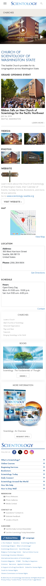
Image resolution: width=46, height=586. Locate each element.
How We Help (7, 485)
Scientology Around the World (14, 481)
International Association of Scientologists (15, 558)
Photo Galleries (12, 500)
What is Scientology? (10, 460)
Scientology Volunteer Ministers (12, 555)
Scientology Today (9, 474)
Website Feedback (13, 516)
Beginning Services (9, 467)
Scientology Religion (8, 546)
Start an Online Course (30, 552)
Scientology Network (28, 543)
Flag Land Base (8, 329)
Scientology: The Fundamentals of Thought (21, 370)
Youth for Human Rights (9, 570)
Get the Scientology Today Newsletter (20, 532)
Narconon (12, 564)
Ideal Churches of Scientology (13, 323)
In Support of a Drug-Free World (12, 567)
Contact (41, 308)
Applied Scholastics (24, 564)
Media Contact (11, 503)
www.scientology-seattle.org (20, 196)
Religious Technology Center (11, 552)
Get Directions (38, 272)
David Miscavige (24, 549)
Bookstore (6, 470)
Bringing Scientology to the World (14, 335)
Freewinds (6, 332)
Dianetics (16, 543)
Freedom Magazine (8, 561)
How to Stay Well (8, 488)
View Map (40, 236)
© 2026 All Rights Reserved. (23, 578)
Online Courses (8, 463)
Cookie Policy (16, 580)
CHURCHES (23, 314)
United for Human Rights (33, 567)
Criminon (4, 564)
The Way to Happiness (29, 561)
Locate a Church (9, 319)
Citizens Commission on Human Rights (14, 573)
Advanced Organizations (11, 326)
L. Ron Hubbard (6, 543)
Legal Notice (37, 580)
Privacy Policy (6, 580)
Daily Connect (7, 478)
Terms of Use (27, 580)
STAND (18, 561)
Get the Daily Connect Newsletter (18, 529)
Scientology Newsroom (9, 549)
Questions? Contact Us (14, 513)
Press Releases (12, 496)
